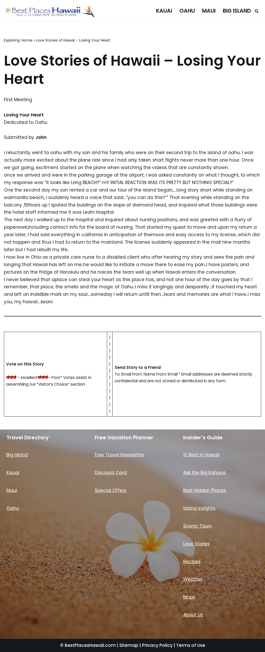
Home (26, 40)
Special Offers (110, 490)
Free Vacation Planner (124, 437)
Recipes (192, 562)
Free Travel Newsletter (119, 455)
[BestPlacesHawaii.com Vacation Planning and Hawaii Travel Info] (49, 11)
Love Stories (196, 544)
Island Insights (199, 508)
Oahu (187, 10)
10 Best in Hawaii (201, 455)
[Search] (257, 11)
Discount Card (111, 473)
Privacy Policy (157, 645)
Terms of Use (190, 645)
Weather (193, 579)
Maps (189, 597)
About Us (193, 615)
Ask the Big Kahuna (204, 473)
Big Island (237, 10)
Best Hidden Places (204, 490)
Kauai (164, 10)
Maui (209, 10)
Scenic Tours (197, 526)
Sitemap (128, 645)
